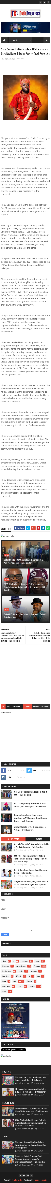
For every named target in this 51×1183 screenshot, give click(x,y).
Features (37, 966)
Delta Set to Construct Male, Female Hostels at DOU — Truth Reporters (30, 793)
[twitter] (44, 2)
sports (4, 991)
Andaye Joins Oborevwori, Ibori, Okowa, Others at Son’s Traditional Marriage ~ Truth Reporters (31, 883)
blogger (27, 706)
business (25, 961)
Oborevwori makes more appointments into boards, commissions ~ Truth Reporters (30, 1079)
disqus (36, 706)
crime (38, 961)
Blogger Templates (40, 1180)
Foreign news (6, 971)
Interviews (5, 976)
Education (5, 966)
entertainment (21, 966)
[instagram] (48, 2)
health (21, 971)
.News (4, 961)
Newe (4, 981)
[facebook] (40, 2)
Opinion (29, 981)
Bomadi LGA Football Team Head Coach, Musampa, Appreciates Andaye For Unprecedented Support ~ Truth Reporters (30, 1159)
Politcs (20, 986)
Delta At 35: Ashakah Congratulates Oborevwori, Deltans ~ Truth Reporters (25, 616)
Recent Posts (13, 839)
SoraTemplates (17, 1180)
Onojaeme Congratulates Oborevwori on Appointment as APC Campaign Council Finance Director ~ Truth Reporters (30, 818)
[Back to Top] (31, 1175)
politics (32, 986)
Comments (38, 839)
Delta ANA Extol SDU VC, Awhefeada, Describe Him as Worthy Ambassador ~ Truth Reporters (23, 561)
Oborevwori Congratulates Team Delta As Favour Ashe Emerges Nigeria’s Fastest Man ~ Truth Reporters (31, 1145)
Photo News (6, 986)
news (21, 58)
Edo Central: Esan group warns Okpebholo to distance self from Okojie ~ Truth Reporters (30, 1090)
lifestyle (19, 976)
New (38, 976)
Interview (34, 971)
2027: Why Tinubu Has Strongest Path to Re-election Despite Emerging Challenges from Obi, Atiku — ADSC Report (24, 586)
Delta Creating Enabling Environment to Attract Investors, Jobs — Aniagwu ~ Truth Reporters (30, 805)
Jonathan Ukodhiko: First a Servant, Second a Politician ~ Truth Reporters (30, 828)
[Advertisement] (25, 674)
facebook (45, 706)
